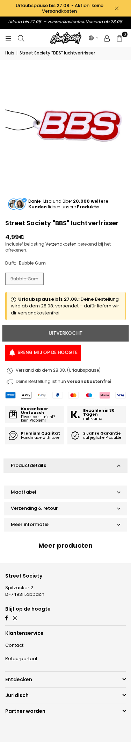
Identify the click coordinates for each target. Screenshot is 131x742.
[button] (94, 38)
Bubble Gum (24, 278)
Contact (14, 645)
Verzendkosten (61, 244)
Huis (9, 53)
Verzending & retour (34, 508)
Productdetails (28, 465)
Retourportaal (21, 658)
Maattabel (23, 492)
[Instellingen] (107, 38)
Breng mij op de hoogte (47, 352)
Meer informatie (30, 524)
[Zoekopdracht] (21, 38)
